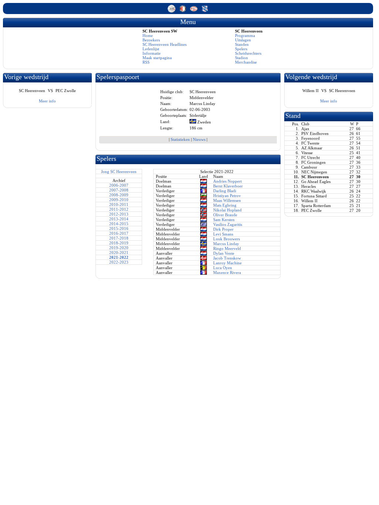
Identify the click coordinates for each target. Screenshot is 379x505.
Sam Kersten (224, 219)
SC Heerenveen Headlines (164, 44)
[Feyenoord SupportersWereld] (183, 11)
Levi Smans (223, 234)
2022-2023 (118, 262)
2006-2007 (118, 185)
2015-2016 (118, 228)
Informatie (151, 53)
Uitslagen (243, 40)
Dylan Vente (223, 253)
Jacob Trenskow (227, 258)
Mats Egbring (225, 205)
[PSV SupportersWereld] (194, 11)
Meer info (47, 101)
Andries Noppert (227, 181)
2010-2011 (118, 204)
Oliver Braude (225, 215)
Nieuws (199, 139)
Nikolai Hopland (227, 210)
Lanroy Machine (227, 263)
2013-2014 (118, 219)
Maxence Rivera (227, 272)
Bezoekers (151, 40)
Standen (242, 44)
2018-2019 (118, 243)
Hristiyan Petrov (227, 195)
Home (147, 35)
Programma (245, 35)
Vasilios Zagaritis (227, 224)
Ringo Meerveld (227, 248)
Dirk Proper (223, 229)
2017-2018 (118, 238)
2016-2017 (118, 233)
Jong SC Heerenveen (119, 171)
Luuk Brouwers (226, 239)
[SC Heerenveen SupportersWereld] (205, 11)
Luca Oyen (222, 267)
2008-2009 (118, 195)
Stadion (241, 57)
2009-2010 (118, 199)
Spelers (241, 49)
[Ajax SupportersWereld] (172, 11)
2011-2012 (118, 209)
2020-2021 (118, 252)
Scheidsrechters (248, 53)
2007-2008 (118, 190)
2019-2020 (118, 247)
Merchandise (246, 62)
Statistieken (180, 139)
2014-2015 (118, 223)
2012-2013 (118, 214)
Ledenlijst (150, 49)
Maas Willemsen (227, 200)
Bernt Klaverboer (228, 186)
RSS (146, 62)
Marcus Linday (226, 243)
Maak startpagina (157, 57)
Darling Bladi (224, 191)
